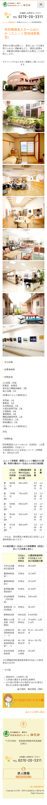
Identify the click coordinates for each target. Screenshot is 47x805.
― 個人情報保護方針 (36, 787)
